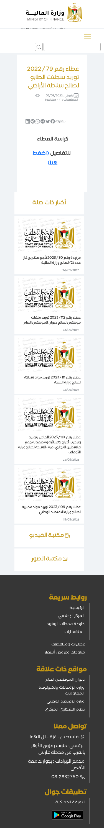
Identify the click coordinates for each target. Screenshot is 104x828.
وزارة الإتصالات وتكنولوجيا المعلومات (62, 691)
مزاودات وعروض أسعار (65, 653)
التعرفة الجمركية (70, 802)
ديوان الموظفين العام (65, 680)
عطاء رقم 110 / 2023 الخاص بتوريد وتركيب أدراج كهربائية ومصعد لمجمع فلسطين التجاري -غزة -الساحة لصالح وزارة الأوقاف (49, 445)
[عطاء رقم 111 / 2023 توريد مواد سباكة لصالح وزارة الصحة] (49, 355)
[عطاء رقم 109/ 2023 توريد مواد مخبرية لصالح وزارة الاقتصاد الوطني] (49, 484)
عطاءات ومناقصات (68, 644)
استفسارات (74, 632)
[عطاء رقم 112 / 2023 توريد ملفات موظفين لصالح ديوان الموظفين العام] (49, 295)
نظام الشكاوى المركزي (65, 710)
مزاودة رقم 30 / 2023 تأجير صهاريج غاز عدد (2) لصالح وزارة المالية (52, 260)
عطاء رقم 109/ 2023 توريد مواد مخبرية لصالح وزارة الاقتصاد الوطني (51, 510)
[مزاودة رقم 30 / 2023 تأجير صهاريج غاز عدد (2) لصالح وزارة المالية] (49, 235)
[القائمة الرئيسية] (87, 36)
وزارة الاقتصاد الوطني (66, 702)
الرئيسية (77, 608)
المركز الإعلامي (71, 616)
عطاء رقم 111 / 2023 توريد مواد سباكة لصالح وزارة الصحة (52, 380)
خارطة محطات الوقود (66, 624)
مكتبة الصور (47, 559)
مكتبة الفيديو (47, 536)
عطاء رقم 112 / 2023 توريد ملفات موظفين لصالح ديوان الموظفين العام (52, 320)
